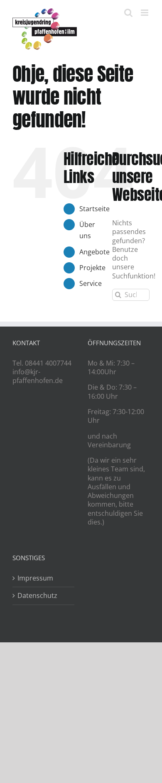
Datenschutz (37, 595)
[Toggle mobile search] (128, 12)
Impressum (35, 578)
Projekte (92, 267)
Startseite (94, 208)
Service (90, 283)
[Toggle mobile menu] (145, 12)
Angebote (94, 251)
